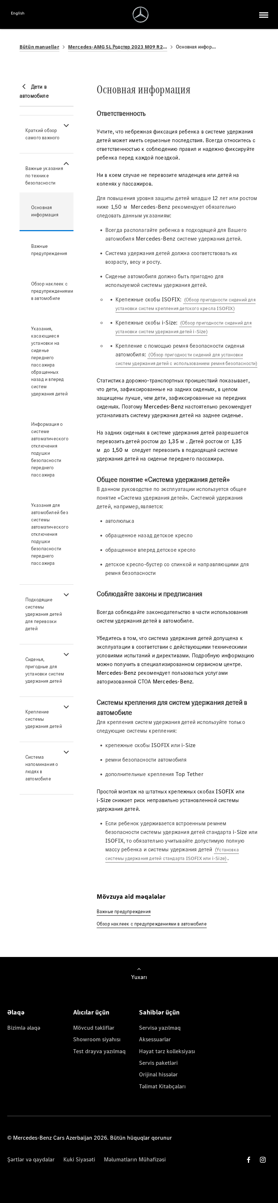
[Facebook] (248, 1159)
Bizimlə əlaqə (23, 1028)
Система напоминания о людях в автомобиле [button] (41, 768)
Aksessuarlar (155, 1039)
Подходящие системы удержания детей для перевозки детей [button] (43, 614)
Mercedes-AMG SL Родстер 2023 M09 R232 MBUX (117, 46)
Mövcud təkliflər (93, 1028)
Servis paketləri (158, 1063)
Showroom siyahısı (97, 1039)
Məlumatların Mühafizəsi (135, 1159)
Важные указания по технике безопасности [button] (44, 175)
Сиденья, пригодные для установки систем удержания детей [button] (44, 670)
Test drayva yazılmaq (99, 1051)
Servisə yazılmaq (160, 1028)
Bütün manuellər (39, 46)
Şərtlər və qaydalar (31, 1159)
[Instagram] (262, 1159)
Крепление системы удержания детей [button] (43, 719)
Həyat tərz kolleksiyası (167, 1051)
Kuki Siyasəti (79, 1159)
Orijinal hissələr (158, 1074)
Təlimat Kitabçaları (162, 1086)
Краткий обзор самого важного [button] (42, 134)
